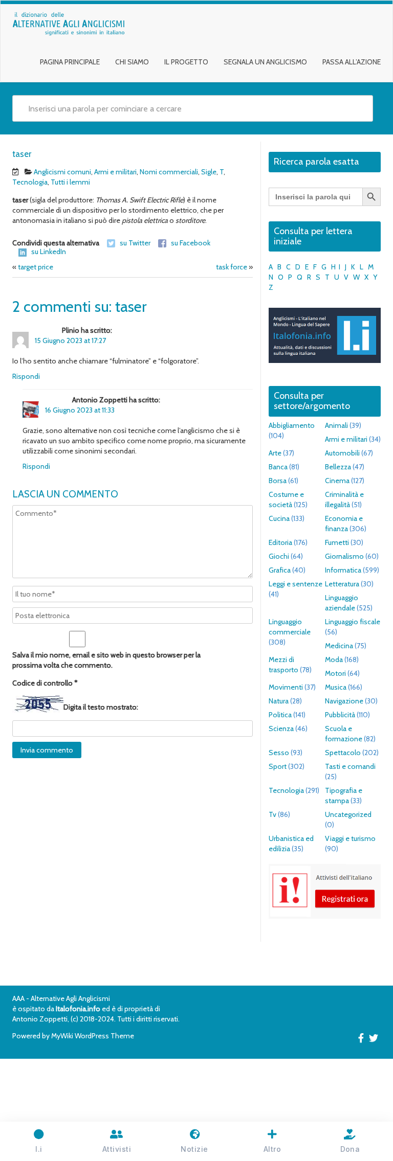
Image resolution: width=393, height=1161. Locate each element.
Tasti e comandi (350, 766)
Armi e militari (115, 171)
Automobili (342, 453)
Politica (280, 714)
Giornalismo (344, 556)
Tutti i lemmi (70, 182)
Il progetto (186, 61)
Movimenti (286, 687)
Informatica (343, 570)
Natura (279, 700)
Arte (275, 453)
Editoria (280, 542)
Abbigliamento (292, 425)
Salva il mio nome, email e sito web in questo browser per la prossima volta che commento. (106, 660)
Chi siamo (132, 61)
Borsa (278, 480)
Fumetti (337, 542)
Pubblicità (340, 714)
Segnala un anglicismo (265, 61)
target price (35, 266)
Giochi (279, 556)
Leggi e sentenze (295, 583)
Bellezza (338, 466)
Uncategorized (348, 814)
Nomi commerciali (169, 171)
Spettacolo (343, 752)
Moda (334, 659)
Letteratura (342, 583)
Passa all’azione (351, 61)
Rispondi (26, 376)
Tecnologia (30, 182)
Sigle (208, 171)
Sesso (279, 752)
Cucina (279, 518)
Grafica (280, 570)
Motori (335, 673)
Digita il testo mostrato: (100, 707)
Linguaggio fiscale (352, 621)
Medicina (339, 645)
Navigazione (344, 700)
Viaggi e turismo (350, 838)
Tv (272, 814)
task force (231, 266)
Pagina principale (70, 61)
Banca (278, 466)
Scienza (281, 728)
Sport (278, 766)
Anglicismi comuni (62, 171)
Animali (336, 425)
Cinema (337, 480)
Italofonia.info (78, 1008)
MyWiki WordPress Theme (92, 1035)
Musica (335, 687)
